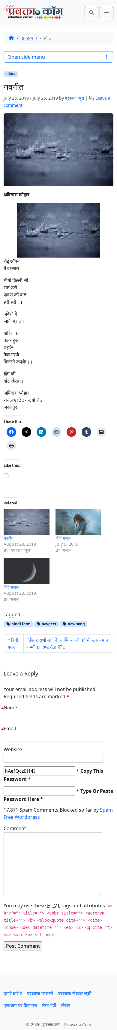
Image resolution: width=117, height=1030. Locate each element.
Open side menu (26, 57)
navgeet (48, 623)
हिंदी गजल (13, 643)
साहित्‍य (27, 38)
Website (13, 749)
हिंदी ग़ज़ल (63, 538)
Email (10, 728)
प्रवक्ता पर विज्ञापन (20, 1005)
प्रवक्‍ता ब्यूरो (74, 98)
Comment (15, 828)
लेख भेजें (49, 1005)
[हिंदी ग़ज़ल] (78, 522)
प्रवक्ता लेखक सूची (75, 993)
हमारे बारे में (13, 993)
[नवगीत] (27, 522)
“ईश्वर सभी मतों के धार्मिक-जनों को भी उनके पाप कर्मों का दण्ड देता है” (67, 643)
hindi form (20, 623)
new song (76, 623)
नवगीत (9, 538)
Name (10, 707)
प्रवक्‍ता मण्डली (40, 993)
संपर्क (65, 1005)
